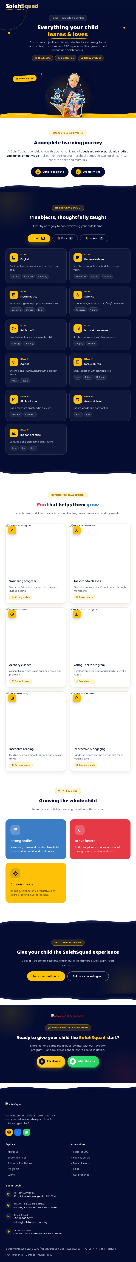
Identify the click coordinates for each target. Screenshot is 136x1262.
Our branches (80, 1175)
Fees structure (80, 1157)
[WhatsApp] (26, 1132)
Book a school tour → (46, 976)
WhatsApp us (86, 1061)
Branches (17, 1254)
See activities (91, 172)
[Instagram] (9, 1132)
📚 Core (64, 238)
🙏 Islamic (93, 238)
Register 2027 (80, 1152)
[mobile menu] (130, 6)
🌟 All (38, 238)
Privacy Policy (45, 1254)
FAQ (7, 1254)
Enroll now (54, 1061)
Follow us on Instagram (88, 976)
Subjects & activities (18, 1163)
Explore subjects (53, 172)
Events (10, 1175)
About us (11, 1152)
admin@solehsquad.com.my (30, 1222)
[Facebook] (17, 1132)
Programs (12, 1169)
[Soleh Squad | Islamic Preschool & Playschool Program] (26, 6)
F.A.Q (75, 1169)
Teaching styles (15, 1157)
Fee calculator (80, 1163)
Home (55, 17)
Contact (30, 1254)
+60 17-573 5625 (23, 1218)
